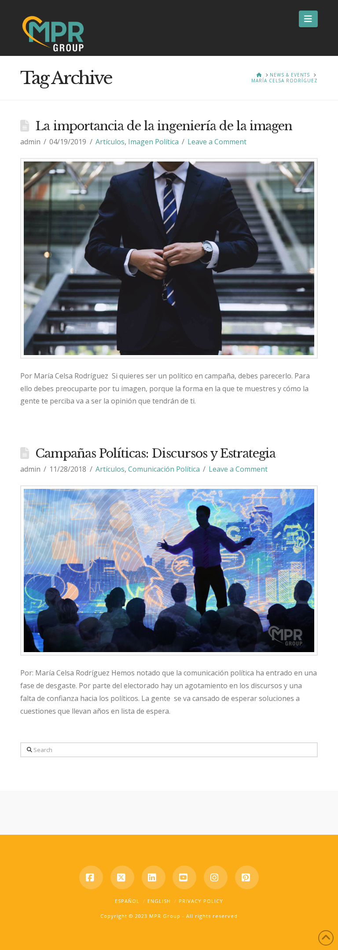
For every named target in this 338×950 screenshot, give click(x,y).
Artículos (110, 142)
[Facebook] (91, 877)
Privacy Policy (201, 901)
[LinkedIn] (153, 877)
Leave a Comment (216, 142)
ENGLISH (159, 901)
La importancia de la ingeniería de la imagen (163, 126)
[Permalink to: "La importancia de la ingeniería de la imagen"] (169, 258)
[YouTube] (184, 877)
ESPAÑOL (127, 901)
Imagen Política (153, 142)
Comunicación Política (164, 469)
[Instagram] (216, 877)
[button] (308, 19)
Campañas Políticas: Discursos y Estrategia (155, 453)
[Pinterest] (247, 877)
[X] (122, 877)
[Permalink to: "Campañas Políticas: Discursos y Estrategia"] (169, 570)
